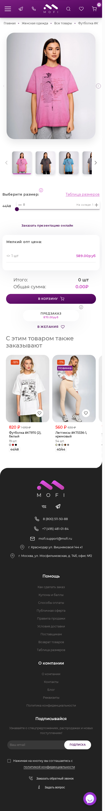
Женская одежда (35, 23)
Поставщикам (51, 634)
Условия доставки (51, 626)
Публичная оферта (51, 610)
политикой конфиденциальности (49, 767)
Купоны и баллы (51, 595)
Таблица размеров (83, 194)
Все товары (63, 23)
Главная (10, 23)
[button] (98, 86)
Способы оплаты (51, 603)
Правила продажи (51, 618)
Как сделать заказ (51, 587)
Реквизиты (51, 697)
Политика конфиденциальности (51, 705)
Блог (51, 690)
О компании (51, 674)
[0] (94, 9)
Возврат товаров (51, 642)
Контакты (51, 682)
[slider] (17, 209)
